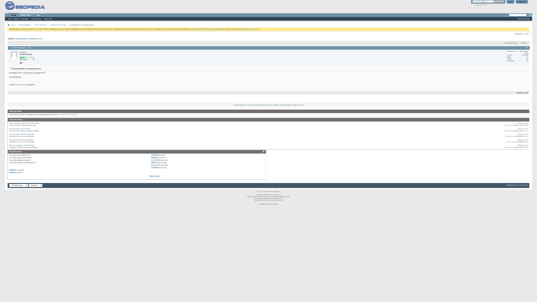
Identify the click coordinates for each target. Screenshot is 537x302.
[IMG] (158, 160)
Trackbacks (155, 168)
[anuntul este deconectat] (14, 54)
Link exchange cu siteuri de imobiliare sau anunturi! (253, 105)
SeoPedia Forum (512, 185)
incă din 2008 (38, 29)
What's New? (26, 15)
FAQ (9, 19)
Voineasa (21, 85)
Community (24, 19)
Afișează (523, 43)
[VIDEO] (154, 163)
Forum (13, 15)
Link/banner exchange (58, 25)
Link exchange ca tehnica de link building (24, 123)
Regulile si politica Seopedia (206, 29)
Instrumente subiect (511, 43)
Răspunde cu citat (522, 93)
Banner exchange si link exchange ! (22, 145)
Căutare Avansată (523, 19)
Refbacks (12, 173)
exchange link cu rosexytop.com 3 (29, 39)
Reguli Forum (155, 176)
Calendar (16, 19)
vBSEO (275, 198)
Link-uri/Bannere (40, 25)
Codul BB (154, 155)
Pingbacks (13, 170)
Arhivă (521, 185)
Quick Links (48, 19)
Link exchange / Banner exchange (21, 134)
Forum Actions (36, 19)
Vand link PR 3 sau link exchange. (21, 140)
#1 (527, 47)
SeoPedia (275, 204)
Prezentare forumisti (253, 29)
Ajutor (510, 2)
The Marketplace (25, 25)
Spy (38, 15)
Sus (526, 185)
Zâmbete (154, 158)
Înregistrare (522, 2)
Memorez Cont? (481, 5)
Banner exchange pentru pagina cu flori (288, 105)
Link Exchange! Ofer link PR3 (19, 129)
